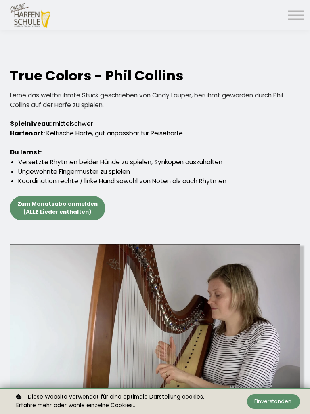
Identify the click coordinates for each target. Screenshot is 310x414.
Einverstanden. (273, 401)
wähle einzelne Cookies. (101, 405)
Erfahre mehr (34, 405)
